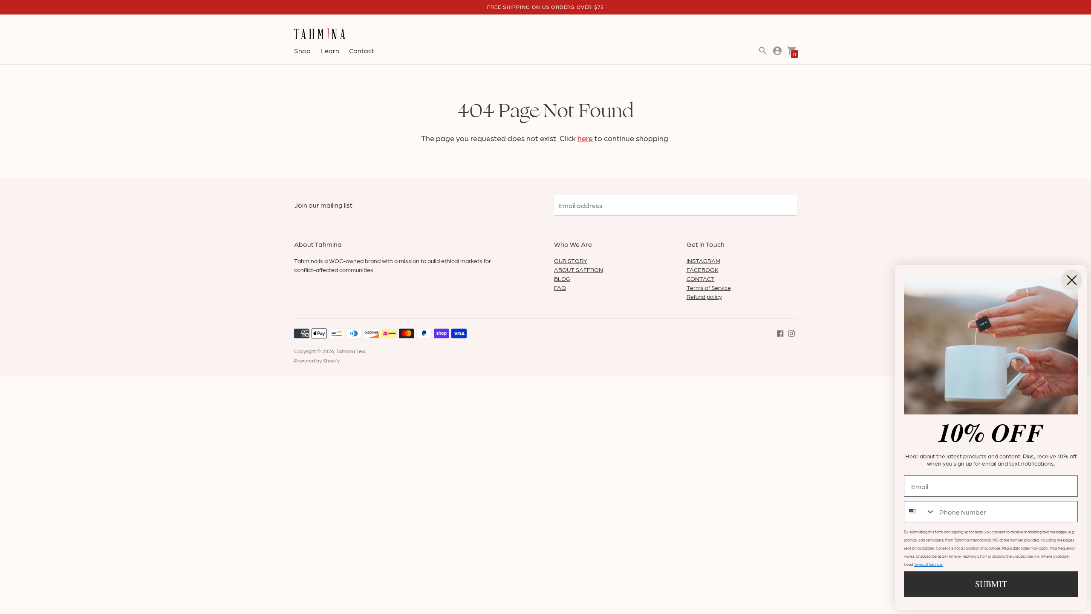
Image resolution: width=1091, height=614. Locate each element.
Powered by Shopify (317, 360)
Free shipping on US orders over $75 (545, 7)
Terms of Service (709, 287)
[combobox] (919, 511)
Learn (329, 50)
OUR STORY (570, 260)
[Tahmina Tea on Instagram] (791, 332)
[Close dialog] (1071, 280)
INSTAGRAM (703, 260)
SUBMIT (991, 584)
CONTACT (701, 278)
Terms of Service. (928, 564)
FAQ (560, 287)
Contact (361, 50)
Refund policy (704, 296)
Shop (302, 50)
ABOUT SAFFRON (578, 269)
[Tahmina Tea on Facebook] (780, 332)
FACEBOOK (703, 269)
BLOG (562, 278)
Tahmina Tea (350, 351)
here (585, 137)
